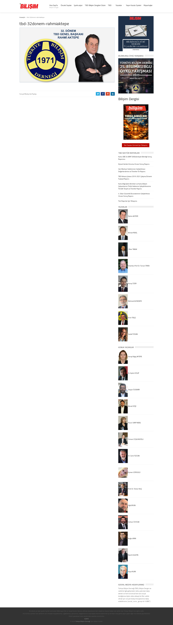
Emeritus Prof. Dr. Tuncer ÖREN (138, 265)
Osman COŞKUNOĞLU (135, 439)
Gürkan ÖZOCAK (133, 522)
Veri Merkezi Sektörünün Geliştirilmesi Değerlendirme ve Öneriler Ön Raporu (131, 170)
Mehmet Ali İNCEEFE (135, 301)
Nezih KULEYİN (133, 555)
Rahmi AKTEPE (133, 216)
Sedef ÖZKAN (133, 334)
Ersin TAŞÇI (132, 317)
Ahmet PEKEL (132, 232)
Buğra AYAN (132, 538)
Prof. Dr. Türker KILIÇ (135, 489)
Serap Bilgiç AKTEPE (135, 356)
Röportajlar (148, 5)
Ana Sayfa (53, 6)
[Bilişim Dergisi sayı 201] (135, 122)
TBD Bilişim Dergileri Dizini (95, 5)
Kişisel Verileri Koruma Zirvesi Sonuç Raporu (133, 164)
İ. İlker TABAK (132, 249)
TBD (109, 5)
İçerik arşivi (78, 5)
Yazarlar (119, 5)
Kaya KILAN (132, 571)
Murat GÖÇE (132, 406)
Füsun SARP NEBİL (134, 422)
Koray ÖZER (132, 283)
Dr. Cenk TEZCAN (134, 455)
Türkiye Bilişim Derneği (82, 621)
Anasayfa (22, 17)
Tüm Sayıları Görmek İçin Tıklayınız (135, 145)
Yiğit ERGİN (132, 505)
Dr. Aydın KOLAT (133, 373)
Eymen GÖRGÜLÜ (134, 472)
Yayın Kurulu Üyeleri (133, 5)
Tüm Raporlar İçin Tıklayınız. (127, 201)
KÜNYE (86, 619)
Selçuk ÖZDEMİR (134, 389)
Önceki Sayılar (66, 5)
